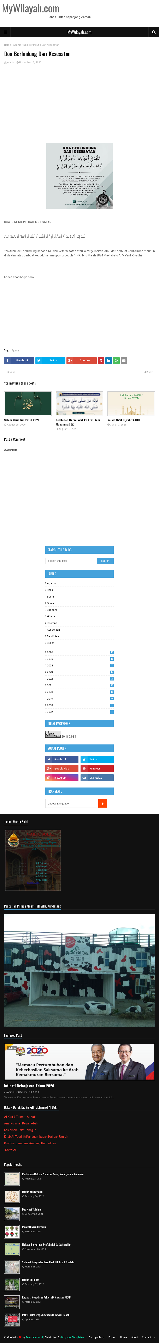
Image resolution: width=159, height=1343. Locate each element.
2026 (80, 652)
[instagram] (61, 777)
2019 (80, 698)
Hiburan (51, 616)
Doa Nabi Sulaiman (32, 1209)
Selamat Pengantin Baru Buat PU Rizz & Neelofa (48, 1262)
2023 (80, 672)
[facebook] (61, 759)
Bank (50, 590)
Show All (11, 1150)
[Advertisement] (79, 99)
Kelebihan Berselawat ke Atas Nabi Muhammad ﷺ (78, 422)
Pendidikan (53, 636)
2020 (80, 692)
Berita (50, 596)
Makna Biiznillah (30, 1280)
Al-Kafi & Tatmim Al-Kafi (20, 1116)
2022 (80, 678)
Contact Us (148, 1337)
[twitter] (97, 759)
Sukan (50, 642)
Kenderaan (53, 629)
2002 (80, 711)
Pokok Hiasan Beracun (34, 1227)
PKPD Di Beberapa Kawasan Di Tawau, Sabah (46, 1315)
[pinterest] (97, 768)
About (134, 1337)
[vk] (97, 777)
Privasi (112, 1337)
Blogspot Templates (72, 1337)
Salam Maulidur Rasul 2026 (22, 420)
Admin (10, 62)
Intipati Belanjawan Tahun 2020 (29, 1085)
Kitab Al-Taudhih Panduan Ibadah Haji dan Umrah (36, 1136)
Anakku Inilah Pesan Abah (21, 1123)
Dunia (50, 603)
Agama (17, 44)
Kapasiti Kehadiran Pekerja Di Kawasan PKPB (46, 1297)
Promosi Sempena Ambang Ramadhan (30, 1143)
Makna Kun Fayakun (32, 1192)
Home (7, 44)
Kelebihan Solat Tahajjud (20, 1130)
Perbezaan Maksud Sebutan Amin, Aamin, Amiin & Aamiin (52, 1174)
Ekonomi (52, 609)
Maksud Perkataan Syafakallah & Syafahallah (46, 1245)
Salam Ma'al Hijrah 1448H (123, 420)
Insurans (52, 623)
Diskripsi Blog (96, 1337)
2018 (80, 705)
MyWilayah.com (79, 32)
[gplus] (61, 768)
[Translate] (102, 803)
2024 (80, 665)
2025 (80, 658)
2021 (80, 685)
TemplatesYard (34, 1337)
